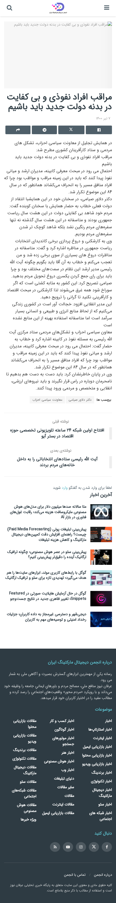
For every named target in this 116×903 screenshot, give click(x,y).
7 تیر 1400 (103, 118)
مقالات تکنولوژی (24, 759)
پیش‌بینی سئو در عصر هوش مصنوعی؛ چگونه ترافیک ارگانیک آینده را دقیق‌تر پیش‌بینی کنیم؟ (46, 554)
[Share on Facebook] (99, 130)
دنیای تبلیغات (64, 778)
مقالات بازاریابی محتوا (24, 724)
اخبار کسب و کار (62, 721)
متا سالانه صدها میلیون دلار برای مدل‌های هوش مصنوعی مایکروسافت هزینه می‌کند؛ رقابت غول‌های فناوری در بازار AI (48, 512)
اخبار (108, 721)
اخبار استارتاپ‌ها (100, 729)
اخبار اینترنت (102, 738)
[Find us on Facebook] (107, 847)
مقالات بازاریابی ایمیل (58, 813)
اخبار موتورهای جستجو (63, 741)
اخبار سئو (105, 804)
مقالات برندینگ (24, 750)
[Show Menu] (106, 8)
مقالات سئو (28, 782)
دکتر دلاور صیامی (80, 399)
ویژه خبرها (28, 819)
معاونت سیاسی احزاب (47, 399)
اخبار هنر (68, 753)
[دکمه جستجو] (9, 8)
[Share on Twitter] (71, 130)
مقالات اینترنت (63, 804)
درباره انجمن (103, 875)
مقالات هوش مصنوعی (26, 808)
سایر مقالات (65, 787)
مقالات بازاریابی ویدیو (24, 738)
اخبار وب (67, 770)
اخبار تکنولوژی (101, 781)
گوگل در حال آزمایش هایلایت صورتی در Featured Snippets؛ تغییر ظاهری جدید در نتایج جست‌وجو (47, 596)
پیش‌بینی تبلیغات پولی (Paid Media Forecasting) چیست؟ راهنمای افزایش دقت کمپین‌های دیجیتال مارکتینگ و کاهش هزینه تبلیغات (46, 534)
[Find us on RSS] (55, 847)
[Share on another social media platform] (17, 130)
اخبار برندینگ (102, 773)
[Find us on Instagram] (81, 847)
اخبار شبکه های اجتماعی (100, 816)
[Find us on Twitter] (94, 847)
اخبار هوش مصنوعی (59, 761)
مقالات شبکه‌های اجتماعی (24, 793)
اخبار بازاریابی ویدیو (97, 764)
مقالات (69, 796)
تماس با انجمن (75, 875)
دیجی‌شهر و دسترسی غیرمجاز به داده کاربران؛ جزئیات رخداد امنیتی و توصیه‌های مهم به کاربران (46, 616)
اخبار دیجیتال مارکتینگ (102, 793)
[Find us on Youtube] (68, 847)
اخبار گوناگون (64, 729)
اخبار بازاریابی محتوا (97, 755)
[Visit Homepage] (58, 8)
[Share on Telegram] (44, 130)
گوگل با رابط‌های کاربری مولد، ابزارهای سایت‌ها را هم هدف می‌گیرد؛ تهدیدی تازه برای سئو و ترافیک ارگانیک (45, 575)
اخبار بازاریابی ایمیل (97, 747)
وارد (65, 488)
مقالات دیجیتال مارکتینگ (25, 770)
